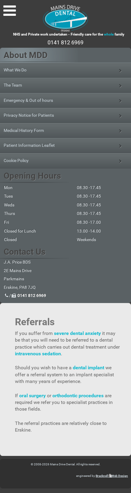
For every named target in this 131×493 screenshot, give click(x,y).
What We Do (15, 69)
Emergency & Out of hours (28, 100)
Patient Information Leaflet (29, 145)
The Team (13, 85)
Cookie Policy (16, 160)
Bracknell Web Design (112, 475)
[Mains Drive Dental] (65, 18)
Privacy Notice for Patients (29, 115)
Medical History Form (24, 130)
